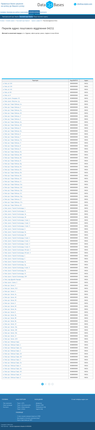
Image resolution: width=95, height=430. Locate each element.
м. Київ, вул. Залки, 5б (9, 300)
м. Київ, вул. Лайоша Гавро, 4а (12, 368)
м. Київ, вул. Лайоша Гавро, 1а (12, 348)
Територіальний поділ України (10, 16)
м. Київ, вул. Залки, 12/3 (10, 339)
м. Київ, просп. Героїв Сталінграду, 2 (14, 258)
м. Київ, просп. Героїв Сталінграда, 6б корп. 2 (17, 252)
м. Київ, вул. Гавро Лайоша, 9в (12, 157)
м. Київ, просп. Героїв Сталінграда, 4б (14, 217)
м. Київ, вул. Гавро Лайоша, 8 (12, 146)
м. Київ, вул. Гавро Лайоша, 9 (12, 149)
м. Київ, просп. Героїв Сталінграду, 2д (14, 264)
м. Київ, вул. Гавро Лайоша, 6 (12, 134)
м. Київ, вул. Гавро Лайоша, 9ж (12, 172)
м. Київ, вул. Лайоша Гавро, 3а (12, 362)
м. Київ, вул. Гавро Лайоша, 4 (12, 119)
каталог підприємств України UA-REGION (20, 426)
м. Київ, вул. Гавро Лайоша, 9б (12, 154)
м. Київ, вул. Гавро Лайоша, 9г (12, 160)
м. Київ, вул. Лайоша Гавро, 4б (12, 371)
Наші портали (21, 399)
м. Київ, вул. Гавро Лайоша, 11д (12, 196)
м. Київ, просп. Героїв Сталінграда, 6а (14, 232)
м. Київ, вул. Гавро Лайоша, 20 (12, 205)
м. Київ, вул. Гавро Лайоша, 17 (12, 199)
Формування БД (41, 407)
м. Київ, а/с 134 (7, 86)
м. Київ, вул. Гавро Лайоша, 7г (12, 143)
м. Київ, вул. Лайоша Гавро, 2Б (12, 356)
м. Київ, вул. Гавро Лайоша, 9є (12, 169)
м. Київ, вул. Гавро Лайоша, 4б (12, 125)
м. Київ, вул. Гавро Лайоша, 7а (12, 140)
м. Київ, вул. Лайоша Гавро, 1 (12, 345)
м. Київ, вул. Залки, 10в (10, 333)
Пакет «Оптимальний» (24, 405)
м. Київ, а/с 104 (7, 83)
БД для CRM (40, 405)
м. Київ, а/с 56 (7, 92)
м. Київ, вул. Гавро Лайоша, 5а (12, 131)
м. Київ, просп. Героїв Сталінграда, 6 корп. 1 (16, 238)
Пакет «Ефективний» (23, 407)
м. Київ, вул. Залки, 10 (9, 324)
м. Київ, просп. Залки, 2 (10, 282)
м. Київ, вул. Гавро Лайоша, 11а (12, 184)
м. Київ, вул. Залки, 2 (9, 285)
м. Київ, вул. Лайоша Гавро (11, 342)
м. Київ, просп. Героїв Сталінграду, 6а (14, 270)
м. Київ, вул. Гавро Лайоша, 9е (12, 166)
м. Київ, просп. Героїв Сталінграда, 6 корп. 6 (16, 247)
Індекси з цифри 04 (37, 20)
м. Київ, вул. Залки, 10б (10, 330)
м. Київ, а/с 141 (7, 89)
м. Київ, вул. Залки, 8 (9, 312)
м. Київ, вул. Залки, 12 (9, 336)
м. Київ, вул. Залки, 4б (9, 297)
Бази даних (24, 12)
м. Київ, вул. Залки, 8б (9, 318)
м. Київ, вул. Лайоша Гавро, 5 (12, 377)
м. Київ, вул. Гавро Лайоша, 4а (12, 122)
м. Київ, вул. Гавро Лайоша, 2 (12, 107)
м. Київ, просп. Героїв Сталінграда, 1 (14, 208)
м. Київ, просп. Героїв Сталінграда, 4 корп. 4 (16, 226)
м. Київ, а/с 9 (7, 95)
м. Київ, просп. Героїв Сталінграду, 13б (15, 276)
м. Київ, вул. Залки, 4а (9, 294)
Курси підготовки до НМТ (24, 420)
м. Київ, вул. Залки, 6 (9, 303)
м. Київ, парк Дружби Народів (12, 279)
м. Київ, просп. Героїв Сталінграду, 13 (14, 273)
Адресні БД (39, 409)
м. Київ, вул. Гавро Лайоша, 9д (12, 163)
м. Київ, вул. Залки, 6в (9, 309)
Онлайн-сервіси (34, 12)
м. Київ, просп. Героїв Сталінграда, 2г (14, 211)
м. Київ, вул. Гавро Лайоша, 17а (12, 202)
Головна (3, 12)
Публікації (19, 412)
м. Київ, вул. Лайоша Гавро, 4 (12, 365)
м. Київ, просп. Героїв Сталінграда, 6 (14, 229)
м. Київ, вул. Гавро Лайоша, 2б (12, 113)
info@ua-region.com (84, 4)
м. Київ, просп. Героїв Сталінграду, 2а (14, 261)
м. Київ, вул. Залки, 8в (9, 321)
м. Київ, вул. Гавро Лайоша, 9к (12, 175)
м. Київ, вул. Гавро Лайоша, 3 (12, 116)
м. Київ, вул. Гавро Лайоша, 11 (12, 181)
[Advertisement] (83, 50)
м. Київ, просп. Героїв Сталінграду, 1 (14, 255)
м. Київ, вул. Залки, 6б (9, 306)
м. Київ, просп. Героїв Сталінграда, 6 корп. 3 (16, 244)
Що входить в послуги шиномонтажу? (28, 418)
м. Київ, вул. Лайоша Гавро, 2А (12, 353)
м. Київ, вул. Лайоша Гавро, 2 (12, 350)
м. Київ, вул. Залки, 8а (9, 315)
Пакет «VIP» (21, 403)
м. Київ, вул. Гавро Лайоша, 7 (12, 137)
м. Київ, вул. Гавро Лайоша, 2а (12, 110)
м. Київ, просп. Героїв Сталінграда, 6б (14, 235)
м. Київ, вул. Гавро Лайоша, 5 (12, 128)
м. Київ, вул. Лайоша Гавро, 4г (12, 374)
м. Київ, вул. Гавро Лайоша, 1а (12, 104)
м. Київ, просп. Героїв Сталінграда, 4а (14, 214)
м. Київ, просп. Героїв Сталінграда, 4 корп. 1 (16, 220)
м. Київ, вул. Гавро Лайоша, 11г (12, 193)
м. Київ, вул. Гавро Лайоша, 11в (12, 190)
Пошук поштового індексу (40, 16)
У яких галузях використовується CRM (28, 416)
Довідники (39, 403)
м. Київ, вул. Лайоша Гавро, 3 (12, 359)
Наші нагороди (7, 405)
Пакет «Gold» (21, 409)
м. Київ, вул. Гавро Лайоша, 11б (12, 187)
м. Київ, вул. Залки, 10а (10, 327)
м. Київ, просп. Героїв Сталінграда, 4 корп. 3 (16, 223)
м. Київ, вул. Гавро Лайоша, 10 (12, 178)
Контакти (43, 12)
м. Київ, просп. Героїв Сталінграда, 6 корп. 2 (16, 241)
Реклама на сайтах (13, 12)
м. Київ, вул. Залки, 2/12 (10, 288)
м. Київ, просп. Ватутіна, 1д (11, 101)
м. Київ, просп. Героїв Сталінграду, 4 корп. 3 (16, 267)
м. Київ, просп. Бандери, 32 (11, 98)
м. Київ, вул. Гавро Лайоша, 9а (12, 151)
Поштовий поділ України (26, 16)
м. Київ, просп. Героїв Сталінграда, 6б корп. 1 (17, 250)
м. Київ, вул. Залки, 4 (9, 291)
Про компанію (7, 403)
